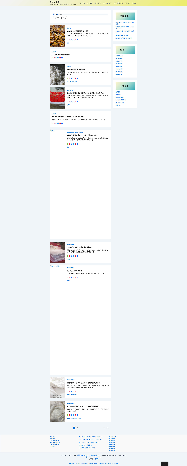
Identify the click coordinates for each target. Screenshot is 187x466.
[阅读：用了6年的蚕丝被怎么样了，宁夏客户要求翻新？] (57, 411)
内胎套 (68, 105)
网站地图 (86, 455)
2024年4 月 (119, 69)
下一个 (106, 428)
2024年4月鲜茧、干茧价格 (76, 69)
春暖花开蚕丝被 (70, 418)
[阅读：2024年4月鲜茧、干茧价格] (57, 74)
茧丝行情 (82, 3)
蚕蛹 (68, 43)
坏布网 (96, 459)
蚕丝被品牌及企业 (71, 403)
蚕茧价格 (72, 81)
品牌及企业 (98, 3)
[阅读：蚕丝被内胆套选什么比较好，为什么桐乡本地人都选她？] (57, 98)
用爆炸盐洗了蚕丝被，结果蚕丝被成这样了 (91, 436)
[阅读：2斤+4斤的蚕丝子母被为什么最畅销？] (57, 252)
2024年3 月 (119, 71)
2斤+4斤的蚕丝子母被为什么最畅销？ (80, 247)
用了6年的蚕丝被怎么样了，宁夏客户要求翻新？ (83, 406)
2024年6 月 (119, 63)
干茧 (68, 81)
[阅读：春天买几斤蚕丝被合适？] (57, 320)
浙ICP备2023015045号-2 (93, 457)
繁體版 (134, 3)
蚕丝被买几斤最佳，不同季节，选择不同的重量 (67, 117)
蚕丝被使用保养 (107, 3)
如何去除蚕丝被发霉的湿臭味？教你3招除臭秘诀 (83, 383)
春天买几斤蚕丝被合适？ (75, 271)
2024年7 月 (119, 61)
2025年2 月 (119, 58)
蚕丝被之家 (55, 2)
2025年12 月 (119, 56)
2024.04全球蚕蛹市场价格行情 (78, 31)
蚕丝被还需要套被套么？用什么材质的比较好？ (83, 135)
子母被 (68, 259)
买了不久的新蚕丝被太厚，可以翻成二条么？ (91, 439)
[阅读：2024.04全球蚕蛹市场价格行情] (57, 36)
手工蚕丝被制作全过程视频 (60, 54)
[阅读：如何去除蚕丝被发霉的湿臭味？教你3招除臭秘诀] (57, 387)
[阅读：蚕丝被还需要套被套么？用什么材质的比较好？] (57, 184)
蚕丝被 (68, 280)
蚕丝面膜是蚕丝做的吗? (122, 35)
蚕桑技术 (89, 3)
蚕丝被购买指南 (118, 3)
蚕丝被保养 (73, 394)
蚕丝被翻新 (78, 418)
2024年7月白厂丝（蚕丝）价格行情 (89, 442)
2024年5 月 (119, 66)
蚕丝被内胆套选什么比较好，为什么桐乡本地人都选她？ (86, 93)
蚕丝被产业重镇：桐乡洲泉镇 (124, 38)
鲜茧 (76, 81)
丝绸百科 (127, 3)
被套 (68, 147)
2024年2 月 (119, 74)
